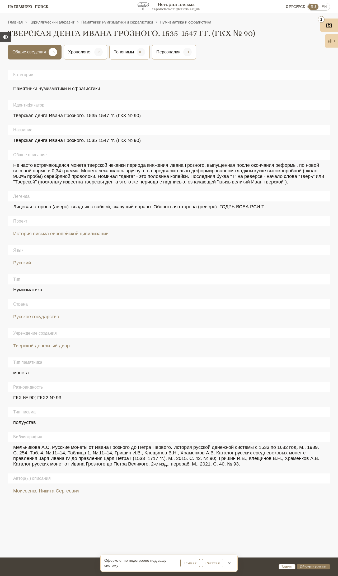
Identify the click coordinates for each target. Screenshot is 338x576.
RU (313, 7)
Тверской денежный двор (41, 345)
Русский (22, 262)
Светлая (212, 563)
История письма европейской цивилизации (61, 233)
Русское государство (36, 316)
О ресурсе (295, 6)
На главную (20, 6)
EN (324, 7)
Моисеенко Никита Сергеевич (46, 491)
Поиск (41, 6)
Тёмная (190, 563)
